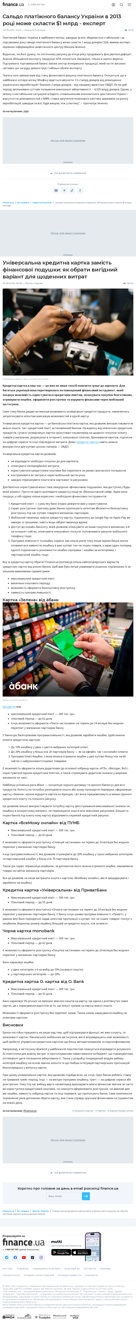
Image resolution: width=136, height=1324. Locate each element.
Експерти (90, 1269)
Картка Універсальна (120, 1111)
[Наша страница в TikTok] (32, 1258)
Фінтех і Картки (34, 283)
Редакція (23, 1269)
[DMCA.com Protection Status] (9, 1320)
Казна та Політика (35, 30)
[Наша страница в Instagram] (41, 1258)
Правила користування (39, 1275)
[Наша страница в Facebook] (15, 1258)
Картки (100, 1111)
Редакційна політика (46, 1269)
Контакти (91, 1275)
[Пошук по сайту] (121, 4)
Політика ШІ (72, 1269)
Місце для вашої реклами (68, 140)
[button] (86, 1196)
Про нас (8, 1269)
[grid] (68, 714)
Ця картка (9, 706)
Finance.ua (8, 202)
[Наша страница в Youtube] (24, 1258)
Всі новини (23, 202)
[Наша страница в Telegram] (7, 1258)
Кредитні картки (82, 1111)
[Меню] (129, 4)
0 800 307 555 (38, 5)
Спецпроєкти (11, 1275)
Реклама (105, 1269)
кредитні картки (87, 442)
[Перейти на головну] (13, 4)
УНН (26, 111)
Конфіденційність (69, 1275)
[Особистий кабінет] (113, 4)
